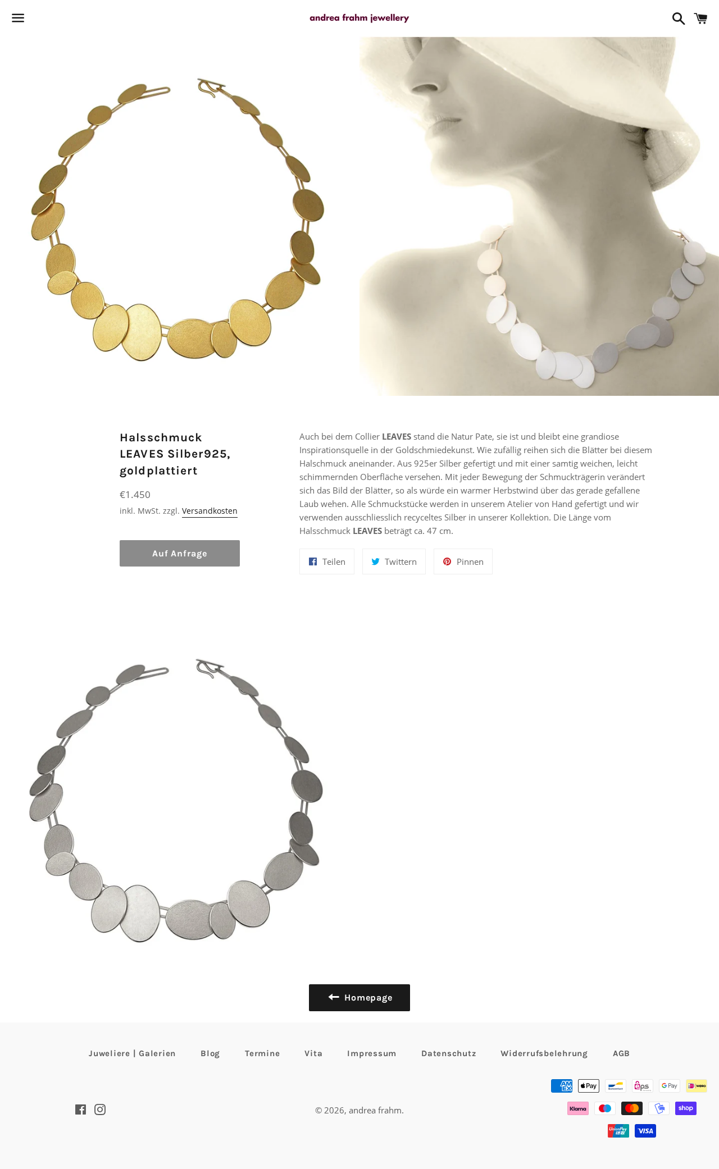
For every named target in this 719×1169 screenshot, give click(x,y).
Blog (210, 1053)
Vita (313, 1053)
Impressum (372, 1053)
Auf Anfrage (179, 553)
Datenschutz (448, 1053)
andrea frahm (375, 1110)
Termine (262, 1053)
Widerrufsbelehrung (544, 1053)
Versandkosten (210, 510)
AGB (621, 1053)
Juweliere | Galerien (132, 1053)
